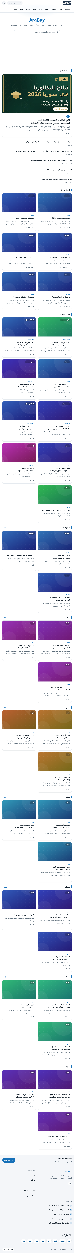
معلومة (54, 9)
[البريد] (70, 1183)
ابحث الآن (7, 1160)
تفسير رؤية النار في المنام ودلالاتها (59, 1205)
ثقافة (47, 9)
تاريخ (40, 9)
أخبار (60, 9)
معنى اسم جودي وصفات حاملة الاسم (58, 1218)
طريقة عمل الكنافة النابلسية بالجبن (59, 1223)
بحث (34, 1185)
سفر (34, 9)
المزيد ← (4, 527)
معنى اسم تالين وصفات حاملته (60, 1214)
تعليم (22, 9)
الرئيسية (67, 9)
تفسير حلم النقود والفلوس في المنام (59, 1210)
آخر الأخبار (32, 1180)
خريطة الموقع (31, 1195)
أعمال (28, 9)
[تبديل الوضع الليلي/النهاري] (4, 3)
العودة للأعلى (9, 1249)
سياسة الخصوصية (29, 1190)
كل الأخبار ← (5, 71)
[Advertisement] (37, 51)
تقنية (15, 9)
